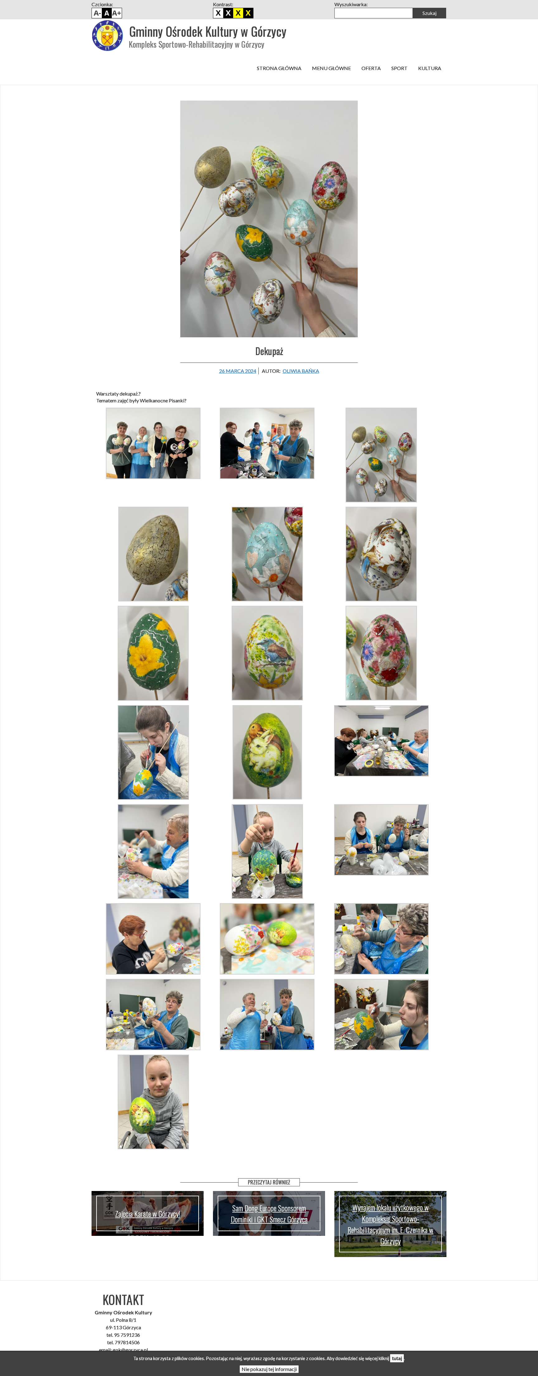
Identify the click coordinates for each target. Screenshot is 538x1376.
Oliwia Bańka (301, 371)
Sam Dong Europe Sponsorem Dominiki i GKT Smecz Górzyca (269, 1213)
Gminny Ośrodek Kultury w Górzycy (207, 31)
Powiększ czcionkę (116, 13)
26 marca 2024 (237, 371)
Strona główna (279, 68)
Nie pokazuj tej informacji (269, 1369)
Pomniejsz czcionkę (96, 13)
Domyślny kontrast (218, 13)
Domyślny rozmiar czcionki (106, 13)
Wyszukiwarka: (351, 4)
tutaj (397, 1358)
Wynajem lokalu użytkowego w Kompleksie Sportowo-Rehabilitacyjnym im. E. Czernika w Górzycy (390, 1224)
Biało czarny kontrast (228, 13)
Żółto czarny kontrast (248, 13)
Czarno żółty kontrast (238, 13)
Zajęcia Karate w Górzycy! (147, 1213)
